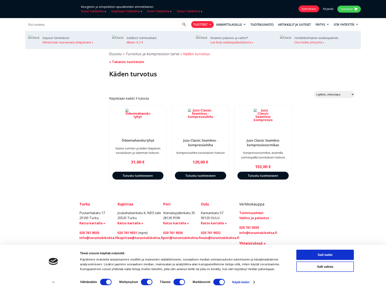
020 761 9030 (89, 233)
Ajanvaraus (309, 9)
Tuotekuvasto (262, 24)
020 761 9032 (211, 233)
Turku (84, 204)
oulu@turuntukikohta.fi (220, 238)
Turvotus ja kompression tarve (152, 53)
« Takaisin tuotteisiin (126, 62)
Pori (166, 204)
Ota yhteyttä (344, 24)
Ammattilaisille (229, 24)
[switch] (146, 282)
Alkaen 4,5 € (134, 42)
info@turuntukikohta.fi (98, 238)
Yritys (320, 24)
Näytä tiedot (240, 282)
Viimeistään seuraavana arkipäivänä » (67, 42)
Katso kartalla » (92, 223)
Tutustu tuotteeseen (138, 176)
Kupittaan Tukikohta (125, 11)
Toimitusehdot (251, 213)
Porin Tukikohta (158, 11)
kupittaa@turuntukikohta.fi (140, 238)
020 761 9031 (127, 233)
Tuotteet (200, 24)
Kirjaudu (328, 8)
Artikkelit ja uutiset (294, 24)
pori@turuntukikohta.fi (182, 238)
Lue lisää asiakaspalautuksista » (232, 42)
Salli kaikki (325, 254)
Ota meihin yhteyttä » (309, 42)
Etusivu (115, 53)
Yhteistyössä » (252, 243)
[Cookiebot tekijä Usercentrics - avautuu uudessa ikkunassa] (53, 282)
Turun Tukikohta (92, 11)
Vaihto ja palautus (254, 218)
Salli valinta (325, 266)
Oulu (205, 204)
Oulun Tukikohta (188, 11)
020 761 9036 (173, 233)
